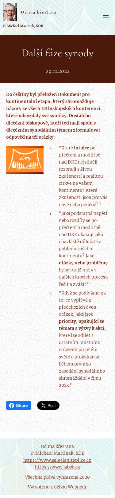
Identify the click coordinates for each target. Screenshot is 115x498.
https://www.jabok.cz (57, 467)
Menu (106, 17)
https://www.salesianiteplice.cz (57, 460)
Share (22, 405)
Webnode (77, 487)
